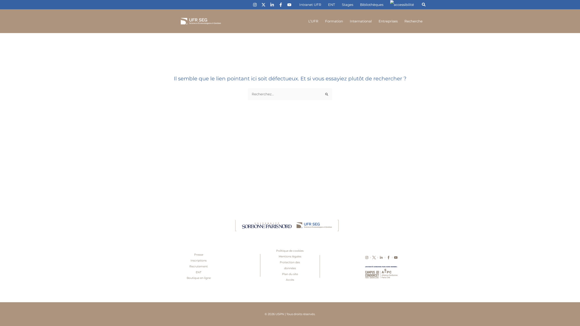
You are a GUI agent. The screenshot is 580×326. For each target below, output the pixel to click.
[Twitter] (263, 5)
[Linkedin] (272, 5)
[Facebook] (281, 5)
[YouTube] (289, 5)
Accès (290, 279)
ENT (198, 272)
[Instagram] (255, 5)
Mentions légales (290, 256)
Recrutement (198, 266)
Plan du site (290, 274)
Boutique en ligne (199, 278)
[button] (424, 5)
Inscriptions (199, 260)
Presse (198, 254)
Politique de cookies (290, 250)
